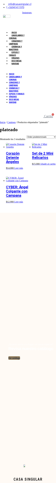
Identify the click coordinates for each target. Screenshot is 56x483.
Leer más (18, 168)
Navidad (15, 63)
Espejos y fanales (14, 53)
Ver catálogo (14, 358)
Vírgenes (15, 57)
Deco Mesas (16, 60)
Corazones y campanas (15, 42)
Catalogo (11, 122)
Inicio (14, 32)
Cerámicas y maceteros (15, 48)
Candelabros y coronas (16, 37)
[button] (15, 68)
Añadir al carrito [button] (48, 164)
